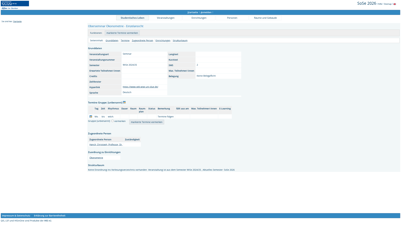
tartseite (192, 12)
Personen (232, 17)
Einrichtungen (199, 17)
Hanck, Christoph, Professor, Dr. (105, 144)
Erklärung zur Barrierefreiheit (49, 215)
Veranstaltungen (165, 17)
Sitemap (388, 4)
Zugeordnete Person (142, 40)
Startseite (17, 21)
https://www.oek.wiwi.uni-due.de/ (140, 86)
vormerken (120, 121)
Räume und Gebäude (265, 17)
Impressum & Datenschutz (16, 215)
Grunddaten (112, 40)
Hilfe (380, 4)
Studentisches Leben (132, 17)
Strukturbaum (180, 40)
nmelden (206, 12)
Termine (125, 40)
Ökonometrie (96, 157)
